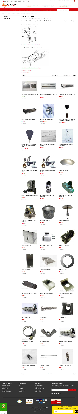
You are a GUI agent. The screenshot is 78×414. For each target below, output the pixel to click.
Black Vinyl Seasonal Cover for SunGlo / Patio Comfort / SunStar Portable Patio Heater (29, 145)
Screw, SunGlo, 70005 (26, 317)
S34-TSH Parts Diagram (26, 72)
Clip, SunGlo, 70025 (62, 317)
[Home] (8, 9)
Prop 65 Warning (38, 391)
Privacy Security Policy (6, 391)
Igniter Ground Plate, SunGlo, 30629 (65, 293)
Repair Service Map (38, 390)
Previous (65, 75)
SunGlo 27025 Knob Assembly (64, 245)
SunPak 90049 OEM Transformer (46, 119)
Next (74, 75)
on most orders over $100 (49, 6)
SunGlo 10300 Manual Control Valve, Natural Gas (66, 196)
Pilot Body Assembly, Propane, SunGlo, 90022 (47, 171)
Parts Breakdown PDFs (39, 388)
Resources (39, 9)
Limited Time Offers (32, 5)
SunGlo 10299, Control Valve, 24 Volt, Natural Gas (47, 196)
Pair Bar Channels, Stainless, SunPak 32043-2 (48, 95)
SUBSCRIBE (74, 411)
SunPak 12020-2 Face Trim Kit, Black (28, 119)
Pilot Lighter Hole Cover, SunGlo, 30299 (29, 293)
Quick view (29, 235)
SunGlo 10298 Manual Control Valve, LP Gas (30, 195)
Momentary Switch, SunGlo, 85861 (65, 365)
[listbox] (56, 76)
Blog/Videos (37, 387)
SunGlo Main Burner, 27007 (64, 220)
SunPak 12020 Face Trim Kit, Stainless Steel (67, 94)
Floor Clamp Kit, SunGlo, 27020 (46, 245)
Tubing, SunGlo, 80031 (44, 365)
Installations (21, 388)
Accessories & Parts (29, 9)
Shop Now (29, 6)
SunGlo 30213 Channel (26, 269)
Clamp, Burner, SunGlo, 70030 (27, 341)
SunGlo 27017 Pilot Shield (26, 245)
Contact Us (4, 393)
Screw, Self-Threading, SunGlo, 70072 (66, 341)
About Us (20, 385)
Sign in (51, 0)
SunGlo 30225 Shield (63, 269)
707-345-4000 (33, 408)
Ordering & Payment (6, 385)
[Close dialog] (77, 406)
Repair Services (21, 390)
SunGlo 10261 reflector (63, 170)
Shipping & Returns (5, 387)
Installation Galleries (39, 385)
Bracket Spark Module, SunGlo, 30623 (47, 293)
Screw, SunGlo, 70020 (44, 317)
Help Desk (47, 9)
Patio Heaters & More (16, 9)
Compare (24, 98)
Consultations (21, 387)
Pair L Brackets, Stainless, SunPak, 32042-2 (30, 94)
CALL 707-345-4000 (16, 1)
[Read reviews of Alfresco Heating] (56, 401)
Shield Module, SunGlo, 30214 (45, 269)
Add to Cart (30, 237)
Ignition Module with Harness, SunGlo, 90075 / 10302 (29, 221)
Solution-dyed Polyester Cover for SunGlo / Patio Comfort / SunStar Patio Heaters (67, 120)
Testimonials (21, 391)
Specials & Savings (65, 5)
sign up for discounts (64, 6)
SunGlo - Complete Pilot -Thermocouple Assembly (47, 145)
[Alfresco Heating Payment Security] (19, 401)
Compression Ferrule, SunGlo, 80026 (28, 365)
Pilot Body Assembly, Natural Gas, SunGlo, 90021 (29, 171)
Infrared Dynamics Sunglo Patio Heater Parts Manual (31, 44)
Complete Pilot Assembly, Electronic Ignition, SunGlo (66, 145)
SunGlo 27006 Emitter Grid (45, 220)
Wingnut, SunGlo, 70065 (44, 341)
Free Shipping (48, 5)
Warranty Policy (5, 388)
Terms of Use (4, 390)
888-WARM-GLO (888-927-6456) (44, 408)
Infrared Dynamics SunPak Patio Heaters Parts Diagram (31, 67)
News (54, 9)
